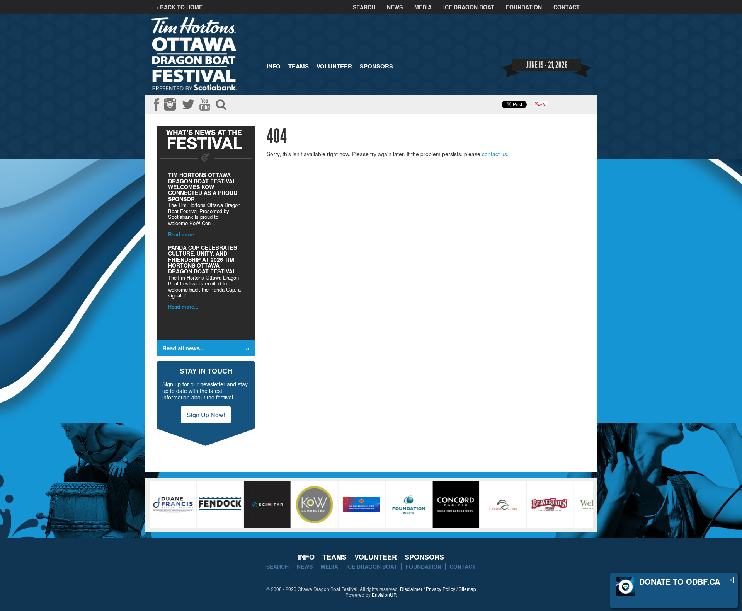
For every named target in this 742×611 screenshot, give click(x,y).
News (395, 7)
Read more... (183, 234)
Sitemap (467, 588)
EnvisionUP (384, 594)
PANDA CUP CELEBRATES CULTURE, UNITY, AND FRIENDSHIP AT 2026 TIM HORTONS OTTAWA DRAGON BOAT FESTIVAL (202, 259)
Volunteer (334, 66)
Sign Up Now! (206, 414)
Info (274, 66)
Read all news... (183, 348)
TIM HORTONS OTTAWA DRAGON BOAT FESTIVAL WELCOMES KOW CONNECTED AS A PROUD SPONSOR (202, 187)
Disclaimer (411, 588)
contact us (494, 154)
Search (364, 7)
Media (423, 7)
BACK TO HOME (180, 7)
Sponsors (376, 66)
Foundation (524, 7)
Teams (298, 66)
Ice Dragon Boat (468, 7)
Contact (566, 7)
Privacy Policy (440, 588)
